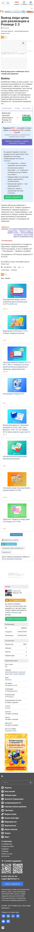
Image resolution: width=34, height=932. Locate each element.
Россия (7, 708)
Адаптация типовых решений (15, 674)
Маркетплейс (11, 814)
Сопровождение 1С (13, 803)
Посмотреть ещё (16, 534)
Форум (7, 833)
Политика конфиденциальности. (13, 900)
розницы (14, 270)
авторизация (17, 559)
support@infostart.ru (10, 879)
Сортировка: (12, 548)
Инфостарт (5, 264)
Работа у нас (6, 854)
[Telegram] (3, 916)
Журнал (8, 788)
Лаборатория (10, 795)
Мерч (7, 837)
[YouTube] (3, 921)
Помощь (4, 851)
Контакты (5, 856)
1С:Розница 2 (9, 697)
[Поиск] (8, 3)
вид (15, 267)
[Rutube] (8, 921)
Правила (4, 849)
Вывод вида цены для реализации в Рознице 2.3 (15, 21)
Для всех (8, 680)
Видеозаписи (10, 826)
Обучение (9, 810)
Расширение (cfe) (11, 685)
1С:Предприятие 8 (11, 691)
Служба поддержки (12, 861)
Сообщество (6, 844)
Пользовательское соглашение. (13, 898)
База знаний (10, 791)
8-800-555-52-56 (9, 876)
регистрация (7, 559)
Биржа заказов (11, 829)
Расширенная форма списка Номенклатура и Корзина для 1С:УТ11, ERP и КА (15, 301)
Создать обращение (12, 884)
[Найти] (31, 782)
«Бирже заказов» (11, 612)
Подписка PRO (7, 846)
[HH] (13, 916)
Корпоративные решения (15, 807)
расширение (8, 267)
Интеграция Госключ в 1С (13, 394)
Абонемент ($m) (10, 731)
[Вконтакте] (8, 916)
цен (19, 267)
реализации (5, 270)
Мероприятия (11, 822)
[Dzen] (18, 916)
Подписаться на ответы (10, 540)
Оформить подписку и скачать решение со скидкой (17, 142)
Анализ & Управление (14, 799)
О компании (6, 841)
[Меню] (3, 3)
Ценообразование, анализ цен (15, 672)
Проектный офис (12, 818)
